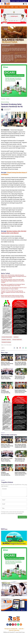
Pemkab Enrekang (6, 342)
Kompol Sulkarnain (17, 339)
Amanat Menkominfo (7, 337)
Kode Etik (21, 628)
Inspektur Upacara (6, 339)
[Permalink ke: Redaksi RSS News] (2, 109)
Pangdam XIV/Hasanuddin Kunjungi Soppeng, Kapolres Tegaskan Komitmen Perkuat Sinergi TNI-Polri (13, 292)
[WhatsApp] (18, 624)
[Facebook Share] (14, 348)
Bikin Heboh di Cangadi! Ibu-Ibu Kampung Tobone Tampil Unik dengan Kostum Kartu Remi (13, 285)
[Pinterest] (13, 624)
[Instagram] (15, 624)
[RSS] (21, 624)
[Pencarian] (26, 4)
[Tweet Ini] (17, 348)
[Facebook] (7, 624)
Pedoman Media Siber (14, 630)
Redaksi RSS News (7, 109)
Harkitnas (16, 337)
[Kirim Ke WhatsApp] (26, 348)
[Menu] (2, 4)
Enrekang (6, 102)
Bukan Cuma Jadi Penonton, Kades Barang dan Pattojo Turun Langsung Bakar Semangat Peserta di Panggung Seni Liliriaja (13, 276)
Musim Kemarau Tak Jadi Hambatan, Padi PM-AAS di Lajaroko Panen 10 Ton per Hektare (13, 288)
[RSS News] (6, 4)
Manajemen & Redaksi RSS (11, 628)
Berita (2, 102)
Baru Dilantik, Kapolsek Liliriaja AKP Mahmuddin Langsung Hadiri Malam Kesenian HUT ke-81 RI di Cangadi (12, 281)
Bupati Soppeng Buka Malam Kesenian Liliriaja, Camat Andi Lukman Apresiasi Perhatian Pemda (12, 296)
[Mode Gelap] (24, 4)
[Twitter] (10, 624)
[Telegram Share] (23, 348)
